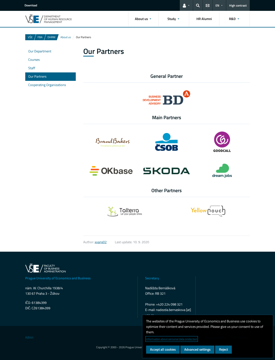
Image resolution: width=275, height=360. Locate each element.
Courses (34, 59)
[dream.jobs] (222, 171)
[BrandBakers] (111, 141)
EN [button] (217, 5)
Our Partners (37, 76)
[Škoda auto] (166, 171)
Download (31, 5)
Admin (29, 337)
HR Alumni (204, 18)
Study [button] (171, 18)
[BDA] (167, 99)
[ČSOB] (166, 142)
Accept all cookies (163, 349)
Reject (223, 349)
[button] (186, 5)
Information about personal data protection (171, 339)
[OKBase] (111, 171)
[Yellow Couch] (208, 211)
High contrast (238, 5)
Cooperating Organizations (47, 84)
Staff (31, 68)
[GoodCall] (222, 142)
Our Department (39, 51)
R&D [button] (232, 18)
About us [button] (141, 18)
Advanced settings (197, 349)
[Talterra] (125, 211)
